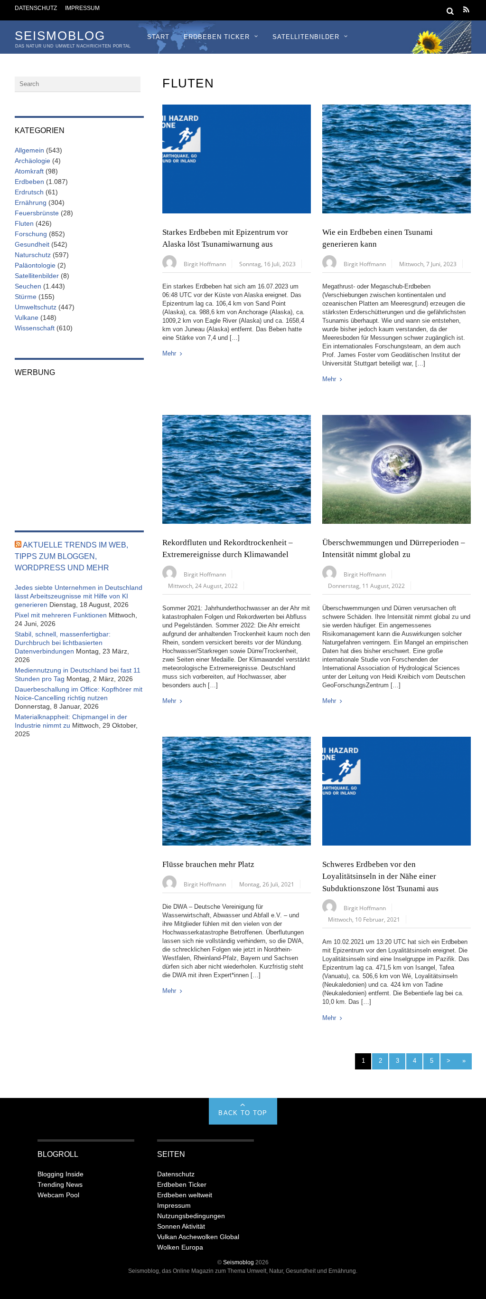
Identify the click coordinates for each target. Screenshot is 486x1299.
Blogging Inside (60, 1174)
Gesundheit (32, 244)
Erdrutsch (29, 192)
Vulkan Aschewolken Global (198, 1237)
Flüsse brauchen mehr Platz (208, 864)
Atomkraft (29, 171)
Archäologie (32, 160)
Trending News (60, 1184)
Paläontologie (35, 265)
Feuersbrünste (37, 213)
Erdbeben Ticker (217, 36)
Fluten (24, 223)
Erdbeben (29, 181)
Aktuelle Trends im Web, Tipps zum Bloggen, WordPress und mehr (71, 556)
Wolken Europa (180, 1247)
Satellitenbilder (305, 36)
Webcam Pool (58, 1195)
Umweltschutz (35, 307)
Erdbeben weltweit (184, 1195)
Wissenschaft (35, 328)
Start (158, 36)
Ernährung (31, 202)
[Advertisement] (79, 447)
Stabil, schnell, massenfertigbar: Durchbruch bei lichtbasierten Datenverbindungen (63, 642)
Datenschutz (36, 8)
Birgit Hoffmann (205, 264)
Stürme (26, 296)
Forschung (31, 234)
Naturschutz (33, 255)
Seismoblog (238, 1262)
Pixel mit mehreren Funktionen (61, 615)
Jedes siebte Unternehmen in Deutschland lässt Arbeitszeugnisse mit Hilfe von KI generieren (78, 596)
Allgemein (29, 150)
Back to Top (242, 1112)
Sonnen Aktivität (181, 1226)
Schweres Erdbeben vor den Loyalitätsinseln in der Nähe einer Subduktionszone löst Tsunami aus (380, 876)
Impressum (82, 8)
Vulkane (26, 317)
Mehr (169, 353)
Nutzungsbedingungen (191, 1216)
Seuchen (28, 286)
